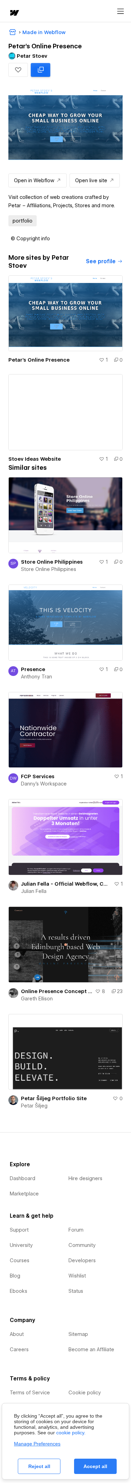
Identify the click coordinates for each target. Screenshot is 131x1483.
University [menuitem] (21, 1245)
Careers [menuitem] (19, 1349)
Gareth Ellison (37, 998)
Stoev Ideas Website (34, 459)
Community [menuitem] (82, 1245)
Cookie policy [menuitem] (84, 1392)
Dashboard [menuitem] (22, 1178)
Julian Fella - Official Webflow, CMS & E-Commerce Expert (66, 884)
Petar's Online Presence (39, 360)
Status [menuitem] (75, 1291)
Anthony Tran (36, 676)
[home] (14, 13)
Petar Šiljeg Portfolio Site (54, 1098)
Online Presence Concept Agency (56, 991)
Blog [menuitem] (15, 1276)
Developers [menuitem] (82, 1260)
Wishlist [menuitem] (77, 1276)
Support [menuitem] (19, 1230)
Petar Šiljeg (34, 1106)
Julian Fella (33, 891)
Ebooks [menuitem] (18, 1291)
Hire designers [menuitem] (85, 1178)
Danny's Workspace (44, 784)
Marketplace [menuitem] (24, 1193)
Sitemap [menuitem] (78, 1334)
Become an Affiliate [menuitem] (91, 1349)
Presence (33, 669)
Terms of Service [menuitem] (30, 1392)
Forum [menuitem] (75, 1230)
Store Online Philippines (52, 562)
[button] (18, 70)
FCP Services (37, 776)
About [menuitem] (17, 1334)
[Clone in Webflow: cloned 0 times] (40, 70)
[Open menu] (120, 11)
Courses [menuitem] (19, 1260)
